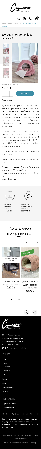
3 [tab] (19, 300)
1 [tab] (12, 300)
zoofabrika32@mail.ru (9, 407)
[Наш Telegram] (35, 312)
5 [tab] (27, 300)
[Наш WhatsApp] (26, 312)
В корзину (25, 94)
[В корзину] (16, 273)
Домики (16, 23)
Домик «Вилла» (11, 281)
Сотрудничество (8, 387)
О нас (4, 359)
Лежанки (7, 366)
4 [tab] (23, 300)
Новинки (5, 379)
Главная (4, 23)
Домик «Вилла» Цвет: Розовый (30, 283)
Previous (5, 45)
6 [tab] (30, 300)
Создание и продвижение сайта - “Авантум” (20, 442)
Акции (4, 383)
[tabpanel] (11, 271)
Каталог (10, 23)
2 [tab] (16, 300)
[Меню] (5, 18)
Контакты (5, 391)
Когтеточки (7, 375)
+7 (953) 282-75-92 (9, 403)
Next (5, 77)
